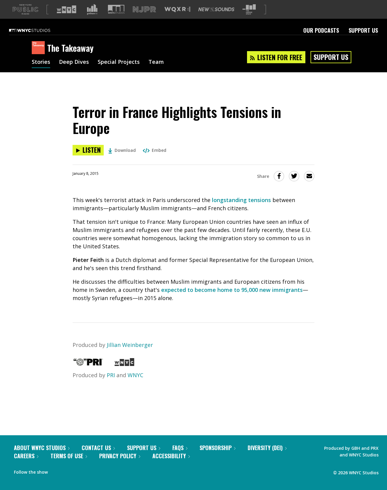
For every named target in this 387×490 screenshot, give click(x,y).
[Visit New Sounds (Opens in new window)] (216, 9)
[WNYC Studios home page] (37, 30)
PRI (111, 375)
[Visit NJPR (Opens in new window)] (144, 9)
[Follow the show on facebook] (56, 471)
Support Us (363, 30)
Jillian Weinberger (130, 344)
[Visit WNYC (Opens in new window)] (66, 9)
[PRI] (88, 364)
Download (125, 150)
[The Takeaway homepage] (39, 48)
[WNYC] (124, 364)
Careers (24, 456)
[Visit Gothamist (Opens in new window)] (92, 9)
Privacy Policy (117, 456)
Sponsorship (216, 448)
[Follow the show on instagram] (80, 471)
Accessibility (169, 456)
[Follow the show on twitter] (68, 471)
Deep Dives (74, 62)
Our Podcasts (321, 30)
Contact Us (96, 448)
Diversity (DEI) (265, 448)
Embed (159, 150)
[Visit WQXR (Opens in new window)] (177, 9)
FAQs (178, 448)
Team (156, 62)
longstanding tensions (241, 200)
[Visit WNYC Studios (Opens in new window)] (116, 9)
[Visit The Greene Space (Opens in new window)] (249, 9)
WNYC (135, 375)
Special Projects (119, 62)
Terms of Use (66, 456)
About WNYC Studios (40, 448)
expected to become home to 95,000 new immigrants (232, 289)
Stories (41, 62)
